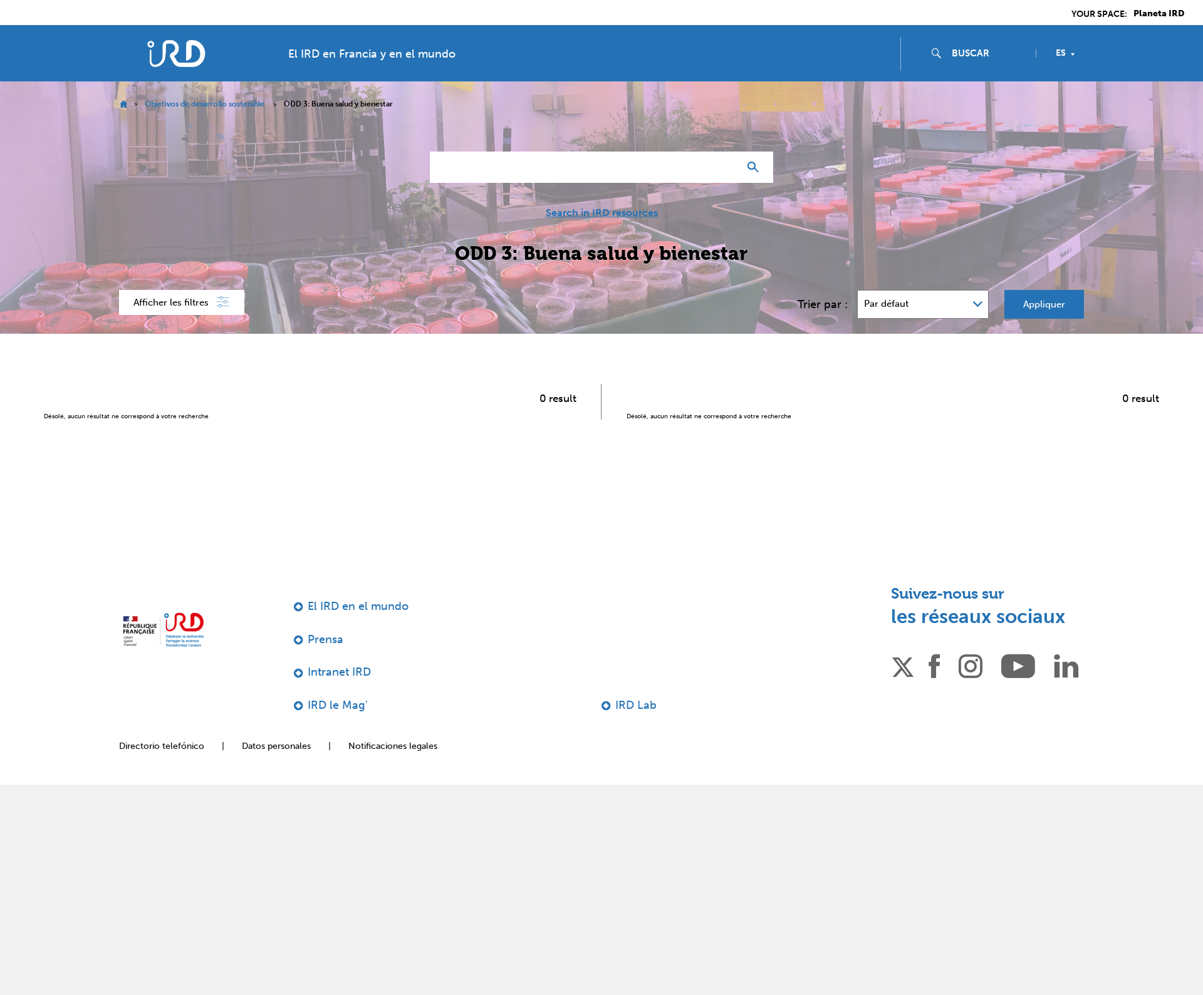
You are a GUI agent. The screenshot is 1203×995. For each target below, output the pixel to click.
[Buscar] (756, 167)
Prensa (325, 639)
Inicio (123, 104)
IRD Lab (636, 705)
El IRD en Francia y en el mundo (372, 53)
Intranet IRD (339, 672)
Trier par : (823, 304)
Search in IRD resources (602, 213)
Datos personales (276, 746)
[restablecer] (724, 167)
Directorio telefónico (161, 746)
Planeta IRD (1158, 13)
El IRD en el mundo (358, 606)
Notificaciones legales (392, 746)
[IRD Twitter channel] (903, 665)
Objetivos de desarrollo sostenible (204, 104)
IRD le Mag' (338, 705)
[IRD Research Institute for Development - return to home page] (163, 629)
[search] (989, 53)
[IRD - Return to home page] (176, 53)
